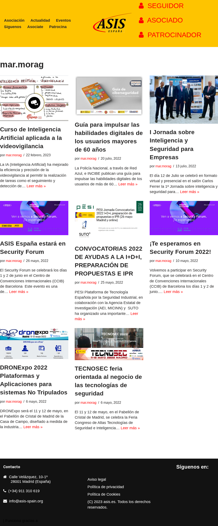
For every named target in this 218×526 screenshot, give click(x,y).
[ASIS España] (109, 23)
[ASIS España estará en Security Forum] (34, 218)
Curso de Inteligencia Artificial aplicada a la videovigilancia (31, 137)
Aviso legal (96, 479)
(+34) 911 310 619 (24, 491)
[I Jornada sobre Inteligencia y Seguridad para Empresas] (184, 99)
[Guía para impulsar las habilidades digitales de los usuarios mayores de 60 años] (109, 95)
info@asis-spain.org (26, 501)
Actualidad (40, 20)
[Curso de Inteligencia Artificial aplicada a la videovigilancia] (34, 98)
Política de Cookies (103, 494)
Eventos (63, 20)
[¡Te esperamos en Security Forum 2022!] (184, 218)
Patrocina (58, 27)
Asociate (35, 27)
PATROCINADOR (172, 35)
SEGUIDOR (164, 6)
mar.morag (14, 155)
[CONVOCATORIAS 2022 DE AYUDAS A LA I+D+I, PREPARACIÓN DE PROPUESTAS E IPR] (109, 220)
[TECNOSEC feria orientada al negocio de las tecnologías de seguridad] (109, 344)
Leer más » (36, 186)
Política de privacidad (105, 487)
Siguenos (12, 27)
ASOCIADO (163, 20)
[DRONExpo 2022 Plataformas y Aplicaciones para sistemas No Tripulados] (34, 343)
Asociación (14, 20)
